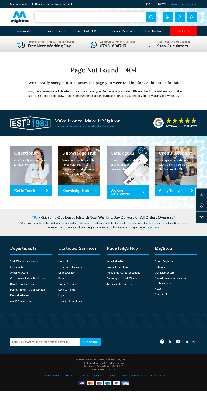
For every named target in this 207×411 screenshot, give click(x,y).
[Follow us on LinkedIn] (186, 341)
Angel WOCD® (87, 31)
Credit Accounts (67, 284)
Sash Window (25, 31)
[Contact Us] (168, 17)
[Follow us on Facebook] (162, 341)
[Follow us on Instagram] (194, 341)
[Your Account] (180, 17)
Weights (29, 3)
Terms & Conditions (70, 301)
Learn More (152, 227)
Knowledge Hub (116, 261)
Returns (63, 278)
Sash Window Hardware (24, 261)
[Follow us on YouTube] (178, 341)
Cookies (112, 375)
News (158, 288)
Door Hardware (154, 31)
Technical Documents (119, 284)
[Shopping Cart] (192, 17)
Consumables (18, 267)
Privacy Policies (51, 375)
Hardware (56, 3)
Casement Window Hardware (27, 278)
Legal (61, 295)
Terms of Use (70, 375)
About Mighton (164, 261)
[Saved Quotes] (201, 205)
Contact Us (65, 261)
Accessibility (158, 375)
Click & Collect (66, 272)
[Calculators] (201, 194)
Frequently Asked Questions (123, 272)
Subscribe (90, 342)
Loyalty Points (66, 289)
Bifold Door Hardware (23, 284)
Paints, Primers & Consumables (28, 289)
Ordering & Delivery (70, 267)
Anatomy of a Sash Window (123, 278)
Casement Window (121, 31)
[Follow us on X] (170, 341)
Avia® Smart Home (21, 301)
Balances (40, 3)
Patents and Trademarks (134, 375)
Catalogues (161, 267)
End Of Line (183, 31)
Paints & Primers (55, 31)
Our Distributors (164, 272)
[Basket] (201, 217)
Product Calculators (118, 267)
